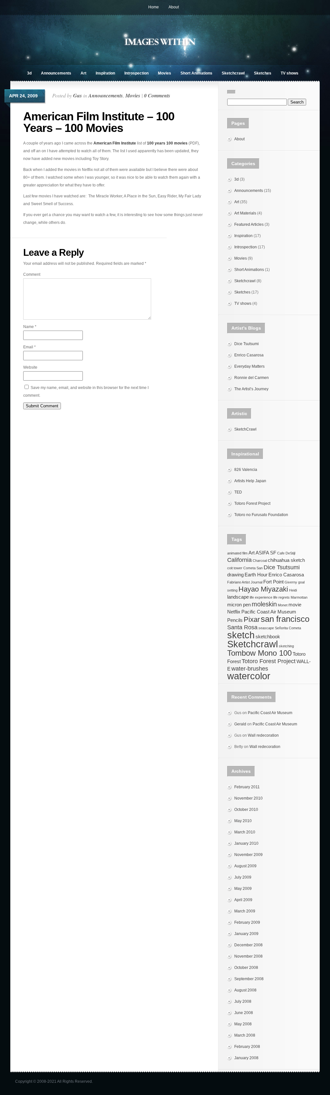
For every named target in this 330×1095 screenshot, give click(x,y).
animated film (237, 553)
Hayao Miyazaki (263, 589)
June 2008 (243, 1012)
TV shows (289, 73)
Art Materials (245, 213)
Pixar (252, 619)
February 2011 (247, 787)
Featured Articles (249, 224)
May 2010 (243, 821)
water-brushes (249, 668)
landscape (238, 597)
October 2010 (246, 809)
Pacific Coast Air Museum (268, 611)
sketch (241, 635)
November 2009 (248, 854)
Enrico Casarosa (249, 355)
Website (30, 367)
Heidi (293, 590)
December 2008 (248, 945)
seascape (266, 628)
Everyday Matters (249, 366)
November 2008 (248, 956)
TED (238, 492)
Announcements (56, 73)
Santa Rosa (242, 627)
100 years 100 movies (167, 143)
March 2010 (244, 832)
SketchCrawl (245, 429)
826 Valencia (245, 469)
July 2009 (242, 877)
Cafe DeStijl (286, 553)
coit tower (234, 568)
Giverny (291, 582)
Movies (164, 73)
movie (294, 604)
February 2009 (247, 922)
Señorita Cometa (288, 628)
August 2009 (245, 866)
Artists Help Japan (250, 481)
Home (153, 7)
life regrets (281, 597)
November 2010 (248, 798)
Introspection (136, 73)
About (174, 7)
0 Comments (157, 95)
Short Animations (196, 73)
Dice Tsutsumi (246, 344)
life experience (261, 597)
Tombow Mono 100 (259, 653)
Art (83, 73)
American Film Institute (114, 143)
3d (29, 73)
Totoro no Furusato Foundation (261, 515)
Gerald (240, 724)
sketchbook (268, 636)
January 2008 (246, 1058)
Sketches (262, 73)
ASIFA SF (266, 552)
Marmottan (299, 597)
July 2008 (242, 1001)
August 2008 (245, 990)
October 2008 (246, 967)
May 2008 (243, 1024)
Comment (31, 274)
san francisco (285, 618)
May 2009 (243, 888)
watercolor (248, 676)
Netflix (233, 611)
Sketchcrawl (233, 73)
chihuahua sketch (286, 560)
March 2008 (244, 1035)
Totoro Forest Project (252, 503)
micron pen (239, 604)
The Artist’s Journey (251, 389)
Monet (282, 605)
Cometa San (253, 568)
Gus (77, 95)
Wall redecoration (263, 735)
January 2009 (246, 933)
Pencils (235, 620)
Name (29, 326)
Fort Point (273, 581)
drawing (235, 574)
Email (29, 347)
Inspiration (105, 73)
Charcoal (260, 560)
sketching (286, 646)
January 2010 (246, 843)
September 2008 (249, 979)
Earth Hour (256, 574)
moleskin (264, 604)
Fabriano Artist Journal (244, 582)
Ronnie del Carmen (251, 377)
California (239, 560)
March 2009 (244, 911)
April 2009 (243, 900)
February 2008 (247, 1046)
